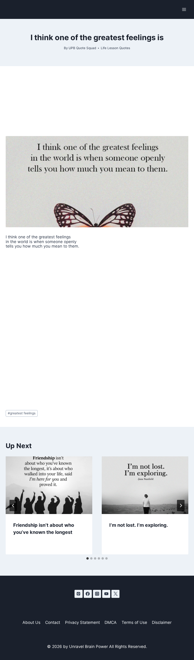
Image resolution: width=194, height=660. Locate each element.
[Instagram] (97, 594)
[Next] (181, 505)
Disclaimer (162, 622)
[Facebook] (88, 594)
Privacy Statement (82, 622)
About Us (31, 622)
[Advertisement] (97, 101)
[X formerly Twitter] (115, 594)
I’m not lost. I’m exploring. (138, 525)
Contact (52, 622)
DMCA (111, 622)
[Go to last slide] (13, 505)
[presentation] (49, 485)
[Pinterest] (79, 594)
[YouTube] (106, 594)
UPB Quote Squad (82, 48)
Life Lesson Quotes (115, 48)
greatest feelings (21, 413)
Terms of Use (134, 622)
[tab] (87, 558)
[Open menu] (184, 9)
